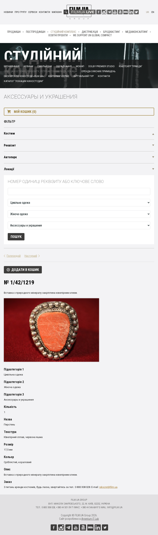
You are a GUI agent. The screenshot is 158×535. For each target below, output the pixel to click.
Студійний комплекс (63, 31)
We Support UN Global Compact (92, 35)
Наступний (30, 256)
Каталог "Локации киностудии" (23, 81)
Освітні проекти (58, 35)
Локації (9, 169)
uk (147, 12)
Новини (8, 12)
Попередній (14, 256)
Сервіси (32, 12)
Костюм (9, 133)
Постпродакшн (35, 31)
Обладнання (64, 66)
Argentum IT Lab (90, 518)
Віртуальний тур (84, 76)
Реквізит (10, 145)
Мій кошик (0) (25, 112)
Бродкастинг (111, 31)
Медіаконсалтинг (136, 31)
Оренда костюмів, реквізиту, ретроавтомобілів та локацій (40, 71)
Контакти (44, 12)
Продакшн (14, 31)
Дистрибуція (90, 31)
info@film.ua (114, 507)
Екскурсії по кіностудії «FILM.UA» (24, 76)
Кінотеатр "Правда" (130, 66)
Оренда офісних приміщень (98, 71)
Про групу (20, 12)
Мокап (80, 66)
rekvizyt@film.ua (108, 487)
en (152, 12)
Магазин (57, 12)
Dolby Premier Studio (101, 66)
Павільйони (44, 66)
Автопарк (10, 157)
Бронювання (11, 66)
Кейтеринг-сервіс (58, 76)
